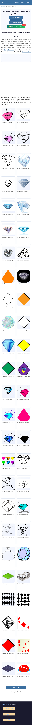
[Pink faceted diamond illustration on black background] (8, 137)
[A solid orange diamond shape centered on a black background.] (8, 279)
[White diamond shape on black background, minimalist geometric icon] (23, 322)
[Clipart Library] (2, 2)
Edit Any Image (16, 17)
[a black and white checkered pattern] (8, 599)
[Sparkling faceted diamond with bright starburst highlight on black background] (23, 276)
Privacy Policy (9, 714)
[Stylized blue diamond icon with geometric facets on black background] (8, 391)
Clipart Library (6, 704)
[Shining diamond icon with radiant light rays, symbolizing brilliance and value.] (8, 183)
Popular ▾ (23, 2)
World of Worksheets (9, 720)
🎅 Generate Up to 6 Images (17, 26)
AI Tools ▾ (17, 2)
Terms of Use (9, 708)
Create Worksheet (16, 22)
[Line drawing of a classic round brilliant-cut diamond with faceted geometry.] (23, 114)
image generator (9, 50)
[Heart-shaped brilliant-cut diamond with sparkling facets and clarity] (8, 253)
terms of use (26, 52)
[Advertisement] (16, 79)
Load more (16, 687)
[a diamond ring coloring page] (8, 486)
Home (3, 6)
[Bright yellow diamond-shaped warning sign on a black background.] (23, 345)
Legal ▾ (28, 2)
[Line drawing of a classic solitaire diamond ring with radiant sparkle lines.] (8, 533)
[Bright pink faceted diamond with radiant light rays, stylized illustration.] (23, 391)
